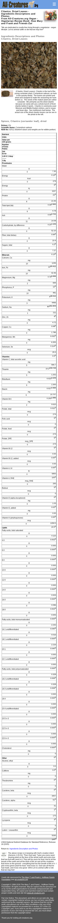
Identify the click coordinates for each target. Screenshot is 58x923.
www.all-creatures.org (36, 893)
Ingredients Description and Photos (24, 849)
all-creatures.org (21, 879)
